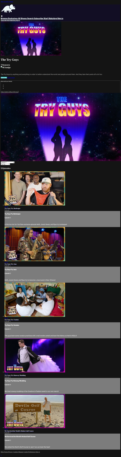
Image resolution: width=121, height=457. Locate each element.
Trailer (9, 77)
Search (30, 18)
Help (2, 452)
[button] (1, 16)
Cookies (15, 452)
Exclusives (13, 18)
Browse (4, 18)
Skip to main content (7, 1)
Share (13, 77)
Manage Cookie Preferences (27, 452)
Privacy (10, 452)
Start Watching (50, 18)
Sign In (18, 20)
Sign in (60, 18)
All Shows (22, 18)
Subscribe (4, 77)
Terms (6, 452)
